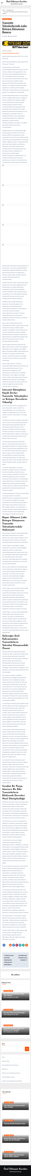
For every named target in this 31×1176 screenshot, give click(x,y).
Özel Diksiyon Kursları (16, 2)
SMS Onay (5, 1069)
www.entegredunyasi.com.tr (10, 53)
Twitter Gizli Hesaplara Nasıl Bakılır (12, 1081)
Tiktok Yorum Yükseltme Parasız (11, 1073)
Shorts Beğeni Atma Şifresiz (10, 1065)
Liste (3, 1057)
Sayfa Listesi (5, 1061)
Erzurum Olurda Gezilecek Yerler (14, 1012)
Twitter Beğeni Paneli (8, 1077)
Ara (3, 1044)
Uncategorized (7, 19)
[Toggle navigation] (2, 3)
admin (5, 36)
